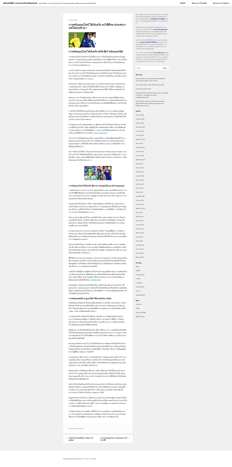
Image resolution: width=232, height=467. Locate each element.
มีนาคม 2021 (139, 241)
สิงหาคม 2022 (140, 172)
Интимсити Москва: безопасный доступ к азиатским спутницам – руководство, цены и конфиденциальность (152, 95)
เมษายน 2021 (139, 237)
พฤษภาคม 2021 (140, 233)
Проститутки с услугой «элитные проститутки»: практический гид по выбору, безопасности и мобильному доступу (150, 103)
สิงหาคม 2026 (140, 115)
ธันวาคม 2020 (140, 253)
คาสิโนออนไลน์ (73, 20)
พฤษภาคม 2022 (140, 184)
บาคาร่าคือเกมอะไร (159, 52)
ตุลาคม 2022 (139, 163)
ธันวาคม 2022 (140, 155)
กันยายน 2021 (140, 216)
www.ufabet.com (100, 133)
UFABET (138, 270)
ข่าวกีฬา (138, 278)
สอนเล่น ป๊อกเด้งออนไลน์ (161, 29)
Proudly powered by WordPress (72, 458)
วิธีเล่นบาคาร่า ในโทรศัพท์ (199, 3)
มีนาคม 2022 (139, 192)
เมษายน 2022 (139, 188)
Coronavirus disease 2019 (143, 89)
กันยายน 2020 (140, 257)
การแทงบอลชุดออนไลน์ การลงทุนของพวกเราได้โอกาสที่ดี (113, 439)
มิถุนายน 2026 (140, 123)
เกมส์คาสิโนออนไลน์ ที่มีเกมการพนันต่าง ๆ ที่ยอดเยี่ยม (81, 439)
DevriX (94, 458)
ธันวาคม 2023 (140, 135)
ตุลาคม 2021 (139, 212)
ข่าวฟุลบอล (139, 283)
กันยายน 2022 (140, 167)
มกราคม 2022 (140, 200)
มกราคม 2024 (140, 131)
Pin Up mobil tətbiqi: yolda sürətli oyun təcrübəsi (150, 84)
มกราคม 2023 (140, 151)
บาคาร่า (138, 291)
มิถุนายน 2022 (140, 180)
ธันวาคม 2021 (140, 204)
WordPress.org (140, 316)
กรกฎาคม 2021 (140, 224)
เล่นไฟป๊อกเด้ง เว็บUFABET (157, 19)
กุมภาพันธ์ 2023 (140, 147)
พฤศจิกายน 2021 (140, 208)
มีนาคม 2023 (139, 143)
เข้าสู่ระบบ (139, 304)
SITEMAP (182, 3)
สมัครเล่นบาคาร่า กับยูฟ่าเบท (221, 3)
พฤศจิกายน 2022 (140, 159)
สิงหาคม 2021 (140, 220)
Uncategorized (140, 274)
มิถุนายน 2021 (140, 228)
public (137, 266)
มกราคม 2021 (140, 249)
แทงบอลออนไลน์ (140, 295)
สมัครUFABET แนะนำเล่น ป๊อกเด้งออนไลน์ (20, 3)
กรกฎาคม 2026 (140, 119)
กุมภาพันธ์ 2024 (140, 127)
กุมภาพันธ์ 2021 (140, 245)
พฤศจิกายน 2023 (140, 139)
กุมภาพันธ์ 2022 (140, 196)
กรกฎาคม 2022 (140, 176)
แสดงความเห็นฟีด (141, 312)
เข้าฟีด (137, 308)
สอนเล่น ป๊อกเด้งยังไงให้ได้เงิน (148, 42)
